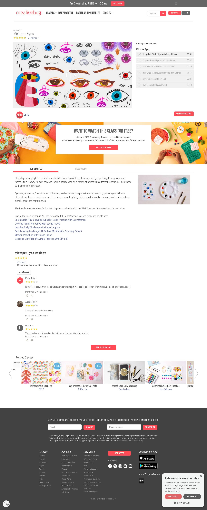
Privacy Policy (138, 441)
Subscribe (150, 427)
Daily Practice (66, 13)
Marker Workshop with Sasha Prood (33, 235)
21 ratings (21, 262)
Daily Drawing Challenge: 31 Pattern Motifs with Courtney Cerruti (48, 231)
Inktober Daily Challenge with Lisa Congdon (37, 227)
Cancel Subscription (91, 491)
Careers (64, 469)
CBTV (20, 30)
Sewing (41, 469)
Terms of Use (88, 472)
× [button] (201, 476)
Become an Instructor (69, 472)
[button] (183, 502)
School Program (68, 485)
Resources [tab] (81, 169)
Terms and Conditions (124, 441)
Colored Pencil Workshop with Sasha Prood (38, 223)
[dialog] (183, 490)
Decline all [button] (192, 496)
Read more (185, 491)
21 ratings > (33, 38)
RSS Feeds (65, 492)
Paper (41, 466)
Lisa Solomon (166, 389)
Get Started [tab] (36, 169)
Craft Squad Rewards (69, 456)
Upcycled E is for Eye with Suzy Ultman (160, 54)
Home (15, 30)
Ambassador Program (70, 489)
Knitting (42, 456)
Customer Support (90, 469)
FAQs (85, 466)
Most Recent (24, 272)
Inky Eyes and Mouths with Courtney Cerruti (162, 72)
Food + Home (44, 482)
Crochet (42, 459)
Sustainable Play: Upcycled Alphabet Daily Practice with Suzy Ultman (50, 219)
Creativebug (124, 389)
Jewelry (41, 476)
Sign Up (89, 427)
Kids (41, 479)
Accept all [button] (173, 496)
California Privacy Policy (92, 482)
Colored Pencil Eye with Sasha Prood (159, 60)
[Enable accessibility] (6, 503)
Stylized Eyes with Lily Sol (154, 79)
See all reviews (103, 347)
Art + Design (43, 462)
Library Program (68, 482)
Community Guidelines (92, 479)
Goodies (107, 13)
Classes (50, 13)
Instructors (66, 459)
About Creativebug (68, 462)
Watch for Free (184, 114)
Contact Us (66, 476)
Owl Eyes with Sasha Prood (155, 85)
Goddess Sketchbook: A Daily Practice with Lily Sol (41, 238)
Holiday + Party (45, 485)
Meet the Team (67, 466)
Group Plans (66, 479)
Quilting (42, 472)
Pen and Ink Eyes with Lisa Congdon (158, 66)
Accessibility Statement (92, 456)
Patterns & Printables (88, 13)
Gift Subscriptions (90, 459)
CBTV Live (82, 389)
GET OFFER (175, 13)
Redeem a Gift (89, 462)
